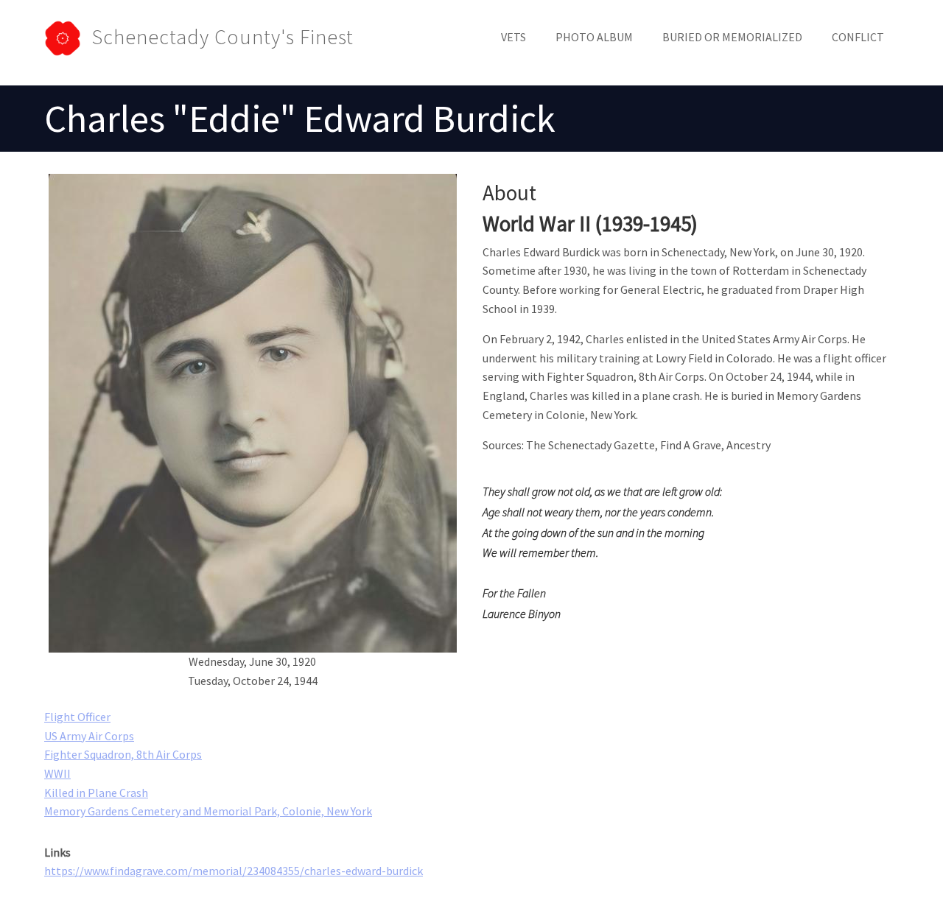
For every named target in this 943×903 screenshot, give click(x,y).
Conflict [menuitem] (858, 36)
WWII (57, 773)
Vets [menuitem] (513, 36)
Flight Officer (77, 716)
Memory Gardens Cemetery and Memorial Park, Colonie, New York (208, 811)
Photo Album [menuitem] (594, 36)
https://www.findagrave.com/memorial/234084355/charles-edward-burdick (233, 870)
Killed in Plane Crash (96, 792)
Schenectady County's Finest (223, 37)
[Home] (68, 37)
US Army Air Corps (89, 735)
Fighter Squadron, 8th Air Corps (123, 754)
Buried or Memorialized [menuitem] (732, 36)
